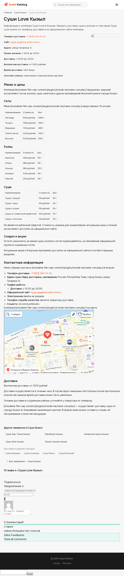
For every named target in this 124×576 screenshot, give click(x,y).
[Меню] (116, 4)
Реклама (67, 563)
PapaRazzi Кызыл (54, 434)
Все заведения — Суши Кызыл (25, 461)
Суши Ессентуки (31, 453)
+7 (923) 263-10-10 (35, 36)
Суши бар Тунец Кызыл (18, 434)
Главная (8, 12)
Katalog (15, 4)
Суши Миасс (49, 453)
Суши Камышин (12, 453)
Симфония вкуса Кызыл (96, 434)
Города (56, 563)
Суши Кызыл (20, 12)
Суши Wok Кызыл (15, 441)
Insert (30, 574)
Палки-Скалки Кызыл (56, 441)
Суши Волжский (66, 453)
